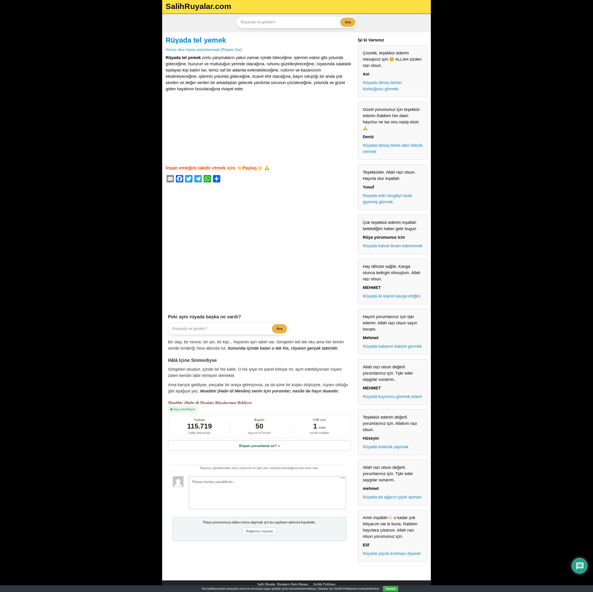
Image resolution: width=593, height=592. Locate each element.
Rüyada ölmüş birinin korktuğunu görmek (382, 85)
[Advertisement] (259, 128)
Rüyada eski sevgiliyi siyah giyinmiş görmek (387, 198)
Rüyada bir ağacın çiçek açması (392, 497)
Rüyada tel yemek (196, 40)
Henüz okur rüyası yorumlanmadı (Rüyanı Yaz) (204, 49)
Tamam (390, 588)
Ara (348, 22)
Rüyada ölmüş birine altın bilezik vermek (393, 148)
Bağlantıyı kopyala (259, 531)
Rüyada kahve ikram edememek (393, 246)
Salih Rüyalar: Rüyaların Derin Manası (283, 584)
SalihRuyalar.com (198, 6)
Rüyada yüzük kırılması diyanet (392, 553)
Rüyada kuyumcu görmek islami (392, 396)
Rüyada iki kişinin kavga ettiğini (391, 296)
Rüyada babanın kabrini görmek (392, 346)
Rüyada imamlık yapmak (385, 447)
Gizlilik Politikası (324, 584)
